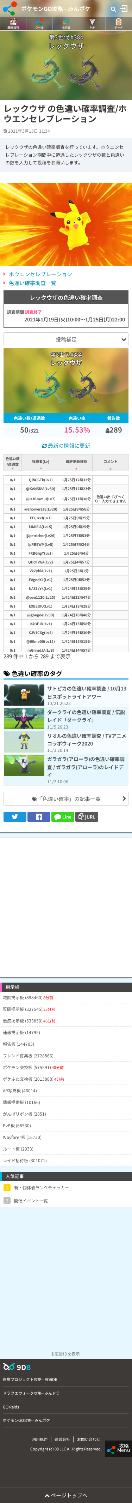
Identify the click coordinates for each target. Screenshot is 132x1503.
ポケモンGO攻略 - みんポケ (55, 8)
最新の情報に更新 (68, 445)
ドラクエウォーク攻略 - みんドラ (31, 1393)
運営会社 (62, 1439)
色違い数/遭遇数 (13, 461)
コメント (110, 461)
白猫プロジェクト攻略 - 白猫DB (30, 1379)
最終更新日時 (76, 461)
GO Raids (11, 1407)
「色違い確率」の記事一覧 (69, 798)
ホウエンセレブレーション (40, 274)
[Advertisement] (66, 904)
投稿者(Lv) (40, 461)
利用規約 (40, 1439)
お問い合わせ (88, 1439)
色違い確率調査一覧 (32, 282)
